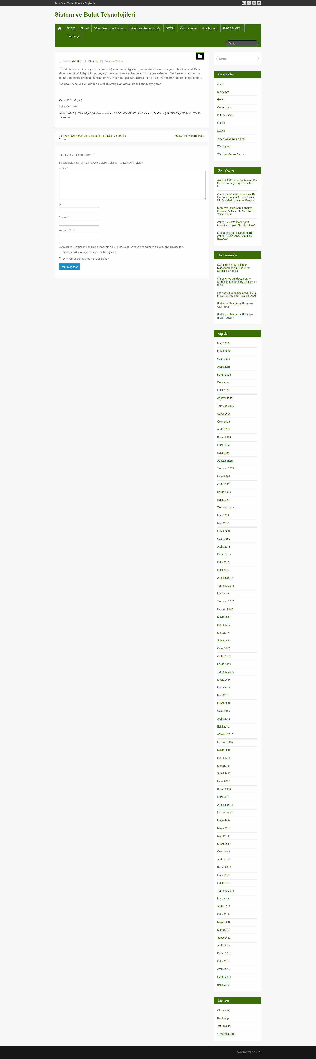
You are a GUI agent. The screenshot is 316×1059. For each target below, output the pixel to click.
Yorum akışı (224, 1026)
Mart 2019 (223, 523)
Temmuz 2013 (225, 890)
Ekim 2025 (223, 382)
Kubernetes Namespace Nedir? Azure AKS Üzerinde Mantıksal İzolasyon (235, 236)
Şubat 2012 (224, 937)
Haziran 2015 (225, 742)
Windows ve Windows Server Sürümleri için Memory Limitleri (235, 280)
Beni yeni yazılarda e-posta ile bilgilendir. (86, 258)
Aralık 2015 (223, 718)
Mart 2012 (223, 929)
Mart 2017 (223, 632)
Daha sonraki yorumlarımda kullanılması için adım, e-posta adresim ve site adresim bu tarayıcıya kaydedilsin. (121, 247)
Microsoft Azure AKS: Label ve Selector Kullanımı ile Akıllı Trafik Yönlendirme (235, 211)
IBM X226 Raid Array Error (232, 303)
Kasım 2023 (224, 492)
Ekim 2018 (223, 562)
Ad (61, 204)
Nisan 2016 (223, 687)
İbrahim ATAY (248, 295)
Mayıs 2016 (224, 679)
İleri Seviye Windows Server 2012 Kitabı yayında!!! (236, 294)
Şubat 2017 (224, 640)
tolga (235, 270)
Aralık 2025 (223, 366)
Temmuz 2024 (225, 468)
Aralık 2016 (223, 656)
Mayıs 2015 (224, 750)
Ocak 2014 (223, 851)
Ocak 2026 (223, 359)
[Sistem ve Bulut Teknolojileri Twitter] (259, 3)
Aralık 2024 (223, 429)
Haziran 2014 (225, 812)
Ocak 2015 (223, 781)
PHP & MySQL (232, 28)
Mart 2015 (223, 765)
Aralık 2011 (223, 945)
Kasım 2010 (224, 976)
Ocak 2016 (223, 711)
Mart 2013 (223, 898)
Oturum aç (223, 1010)
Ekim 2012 (223, 914)
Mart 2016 (223, 695)
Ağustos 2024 (225, 460)
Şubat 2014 (224, 844)
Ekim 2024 (223, 445)
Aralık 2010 (223, 969)
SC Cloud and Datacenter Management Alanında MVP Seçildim (233, 268)
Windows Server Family (146, 28)
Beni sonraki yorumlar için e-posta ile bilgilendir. (90, 252)
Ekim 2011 (223, 961)
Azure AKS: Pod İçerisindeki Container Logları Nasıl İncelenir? (236, 223)
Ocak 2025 (223, 421)
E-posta (64, 217)
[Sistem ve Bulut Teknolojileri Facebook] (249, 3)
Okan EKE (93, 61)
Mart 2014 (223, 836)
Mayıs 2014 (224, 820)
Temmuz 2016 (225, 671)
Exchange (73, 36)
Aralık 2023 (223, 484)
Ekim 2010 (223, 984)
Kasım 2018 (224, 554)
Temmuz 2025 (225, 406)
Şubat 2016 (224, 703)
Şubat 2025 (224, 413)
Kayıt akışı (223, 1018)
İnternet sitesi (66, 230)
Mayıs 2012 (224, 922)
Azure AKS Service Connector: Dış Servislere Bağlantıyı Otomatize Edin (237, 183)
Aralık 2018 (223, 546)
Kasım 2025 (224, 374)
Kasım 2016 (224, 664)
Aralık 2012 (223, 906)
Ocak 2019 (223, 539)
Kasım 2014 (224, 789)
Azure (220, 84)
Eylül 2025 (223, 390)
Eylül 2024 (223, 452)
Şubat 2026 (224, 351)
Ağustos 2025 (225, 398)
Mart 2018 (223, 593)
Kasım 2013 (224, 867)
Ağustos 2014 (225, 804)
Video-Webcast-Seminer (109, 28)
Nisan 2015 (223, 757)
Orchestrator (188, 28)
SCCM (71, 28)
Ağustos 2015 (225, 734)
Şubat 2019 (224, 531)
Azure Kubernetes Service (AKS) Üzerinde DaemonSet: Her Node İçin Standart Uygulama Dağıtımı (236, 197)
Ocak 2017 (223, 648)
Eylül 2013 (223, 883)
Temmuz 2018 (225, 585)
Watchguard (209, 28)
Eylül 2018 (223, 570)
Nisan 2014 (223, 828)
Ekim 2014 (223, 797)
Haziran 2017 (225, 609)
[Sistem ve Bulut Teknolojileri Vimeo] (254, 3)
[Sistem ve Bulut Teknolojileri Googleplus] (244, 3)
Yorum (63, 168)
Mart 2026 (223, 343)
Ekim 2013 (223, 875)
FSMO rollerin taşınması (188, 135)
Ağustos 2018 (225, 577)
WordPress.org (226, 1033)
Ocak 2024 (223, 476)
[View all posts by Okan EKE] (101, 61)
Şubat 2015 (224, 773)
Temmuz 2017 (225, 601)
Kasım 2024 (224, 437)
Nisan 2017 (223, 624)
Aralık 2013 (223, 859)
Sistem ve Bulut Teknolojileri (95, 14)
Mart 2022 (223, 515)
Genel (85, 28)
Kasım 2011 (224, 953)
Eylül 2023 (223, 499)
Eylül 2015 (223, 726)
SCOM (170, 28)
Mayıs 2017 (224, 617)
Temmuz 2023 (225, 507)
